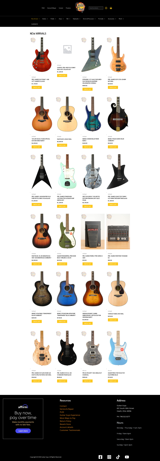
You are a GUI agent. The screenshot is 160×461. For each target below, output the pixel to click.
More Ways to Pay (67, 418)
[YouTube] (127, 457)
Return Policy (65, 421)
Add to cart (36, 87)
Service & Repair (67, 409)
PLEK (62, 412)
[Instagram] (109, 457)
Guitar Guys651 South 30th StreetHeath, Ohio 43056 (125, 408)
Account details (66, 427)
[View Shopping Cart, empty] (111, 8)
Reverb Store (65, 424)
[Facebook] (100, 457)
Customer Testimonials (70, 430)
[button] (39, 18)
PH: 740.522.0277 (123, 416)
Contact (63, 406)
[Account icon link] (106, 8)
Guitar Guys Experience (70, 415)
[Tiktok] (118, 457)
